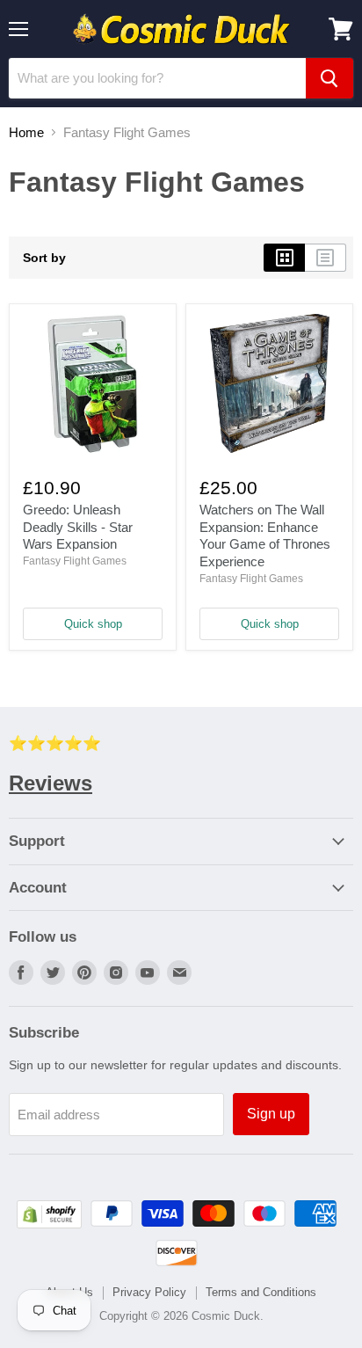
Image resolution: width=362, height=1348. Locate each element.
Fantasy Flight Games (75, 561)
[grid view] (284, 258)
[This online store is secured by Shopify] (49, 1223)
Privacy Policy (149, 1292)
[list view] (325, 258)
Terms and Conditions (261, 1292)
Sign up (271, 1113)
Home (26, 132)
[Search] (329, 78)
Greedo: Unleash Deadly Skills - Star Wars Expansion (78, 526)
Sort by (44, 258)
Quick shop (93, 623)
